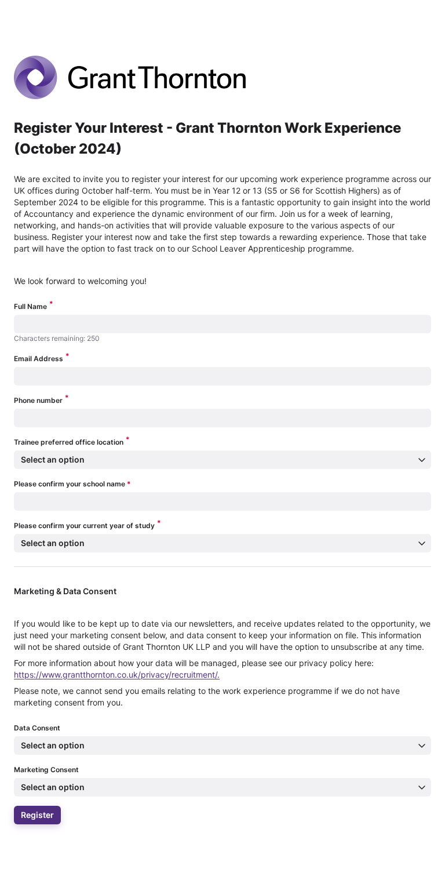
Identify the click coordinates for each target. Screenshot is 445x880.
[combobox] (21, 501)
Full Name (33, 306)
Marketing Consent (46, 769)
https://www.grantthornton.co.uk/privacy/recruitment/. (117, 674)
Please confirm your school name (72, 483)
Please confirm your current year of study (87, 525)
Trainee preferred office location (72, 441)
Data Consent (37, 727)
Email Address (42, 358)
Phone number (41, 400)
